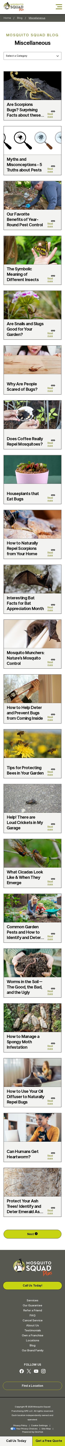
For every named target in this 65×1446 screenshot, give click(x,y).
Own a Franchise (32, 1335)
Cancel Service (33, 1320)
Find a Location (32, 1385)
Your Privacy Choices (27, 1429)
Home (7, 18)
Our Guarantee (32, 1305)
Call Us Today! (32, 1285)
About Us (32, 1325)
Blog (19, 18)
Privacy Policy (20, 1425)
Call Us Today (16, 1441)
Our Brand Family (32, 1350)
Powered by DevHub (32, 1432)
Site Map (46, 1429)
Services (32, 1300)
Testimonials (32, 1330)
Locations (32, 1340)
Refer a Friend (32, 1310)
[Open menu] (59, 7)
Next (31, 1234)
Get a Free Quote (49, 1441)
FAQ (32, 1315)
